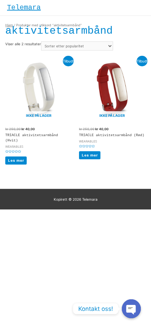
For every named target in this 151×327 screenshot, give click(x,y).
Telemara (24, 8)
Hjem (9, 25)
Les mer (16, 160)
